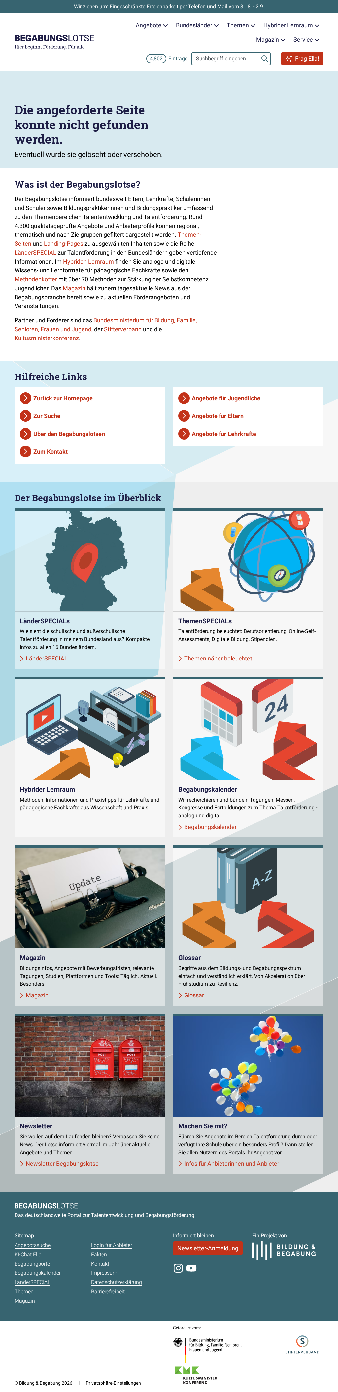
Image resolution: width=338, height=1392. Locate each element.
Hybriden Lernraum (88, 261)
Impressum (104, 1273)
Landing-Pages (63, 243)
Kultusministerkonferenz (47, 338)
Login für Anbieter (111, 1245)
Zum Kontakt (50, 451)
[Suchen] (265, 58)
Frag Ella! (307, 58)
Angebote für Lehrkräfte (224, 433)
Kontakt (100, 1264)
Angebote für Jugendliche (226, 398)
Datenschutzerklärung (116, 1282)
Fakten (99, 1254)
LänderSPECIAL (35, 252)
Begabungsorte (32, 1264)
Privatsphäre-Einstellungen (113, 1383)
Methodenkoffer (36, 279)
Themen (24, 1291)
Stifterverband (123, 329)
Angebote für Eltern (218, 415)
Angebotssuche (33, 1245)
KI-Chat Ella (28, 1254)
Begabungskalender (38, 1273)
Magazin (74, 288)
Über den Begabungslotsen (69, 433)
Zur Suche (46, 415)
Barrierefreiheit (108, 1291)
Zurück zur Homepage (63, 398)
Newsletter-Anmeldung (207, 1248)
